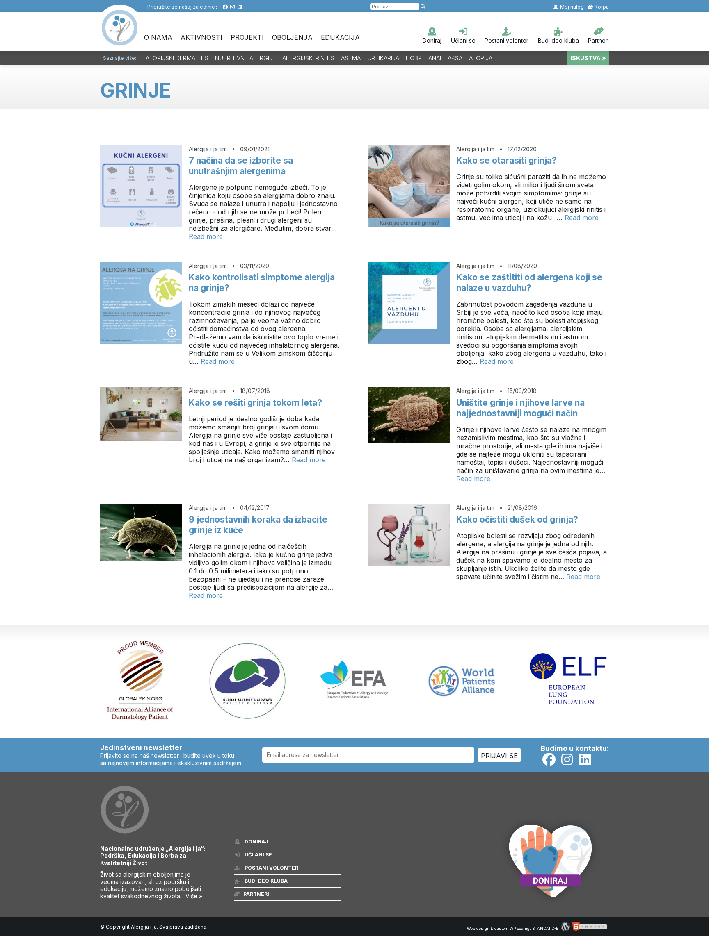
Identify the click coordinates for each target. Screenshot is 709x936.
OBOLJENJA (292, 37)
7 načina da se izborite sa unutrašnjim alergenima (241, 165)
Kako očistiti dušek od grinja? (517, 519)
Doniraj (432, 40)
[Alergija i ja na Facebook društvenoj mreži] (225, 7)
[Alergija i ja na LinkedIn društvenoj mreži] (240, 7)
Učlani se (463, 40)
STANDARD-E (545, 928)
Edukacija (340, 37)
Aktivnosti (201, 37)
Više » (193, 896)
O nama (158, 37)
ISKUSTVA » (588, 58)
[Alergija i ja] (119, 41)
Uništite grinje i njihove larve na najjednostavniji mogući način (520, 408)
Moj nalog (571, 7)
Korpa (601, 7)
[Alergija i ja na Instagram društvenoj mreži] (232, 7)
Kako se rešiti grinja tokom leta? (255, 403)
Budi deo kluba (558, 40)
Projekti (247, 37)
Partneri (598, 40)
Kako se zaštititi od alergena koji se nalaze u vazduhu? (529, 282)
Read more (206, 236)
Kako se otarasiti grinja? (506, 160)
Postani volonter (506, 40)
